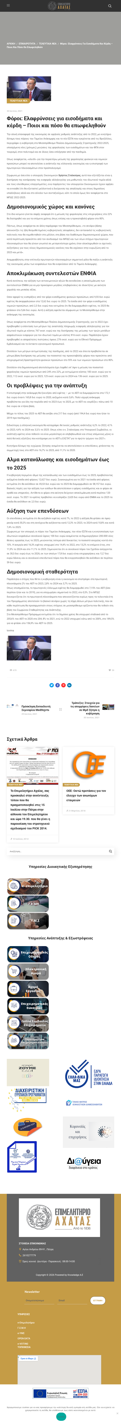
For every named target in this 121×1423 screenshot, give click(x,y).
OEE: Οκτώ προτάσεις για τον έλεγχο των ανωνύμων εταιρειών (86, 795)
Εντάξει (61, 1417)
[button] (109, 6)
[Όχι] (117, 1413)
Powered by (69, 1275)
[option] (32, 795)
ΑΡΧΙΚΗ (11, 43)
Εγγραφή (97, 1300)
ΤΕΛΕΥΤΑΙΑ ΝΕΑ (48, 43)
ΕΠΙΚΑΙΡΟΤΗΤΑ (27, 43)
